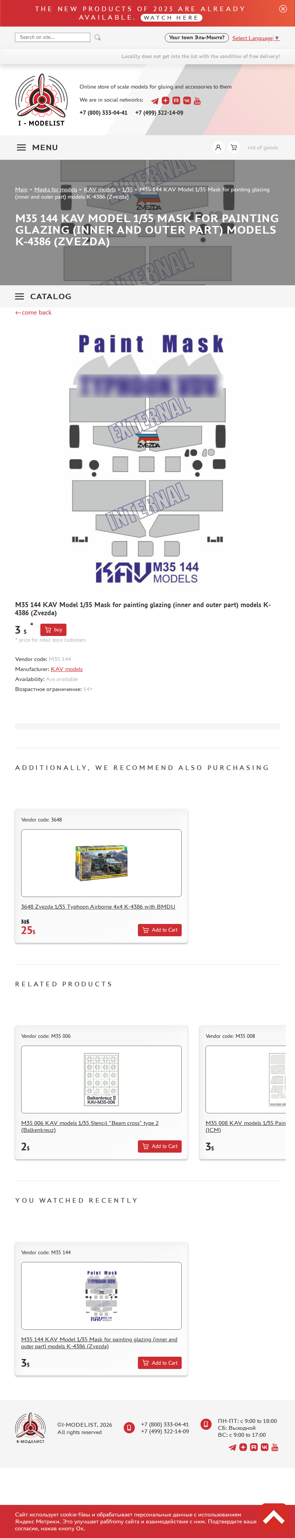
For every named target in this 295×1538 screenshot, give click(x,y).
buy (58, 630)
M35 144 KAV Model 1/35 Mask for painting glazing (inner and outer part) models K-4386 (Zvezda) (99, 1342)
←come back (33, 312)
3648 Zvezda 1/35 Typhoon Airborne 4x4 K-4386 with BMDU (98, 906)
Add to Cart (164, 930)
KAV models (100, 189)
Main (21, 189)
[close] (280, 13)
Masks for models (55, 189)
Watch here (171, 17)
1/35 (127, 189)
